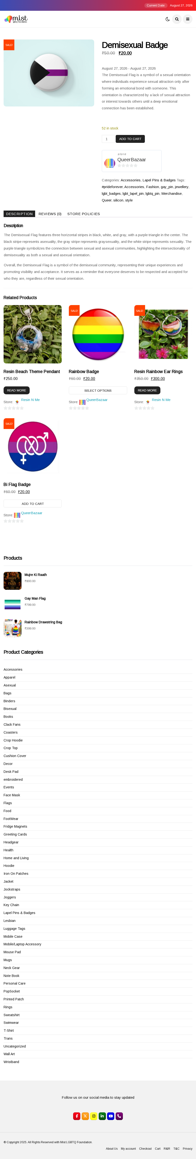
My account (128, 1148)
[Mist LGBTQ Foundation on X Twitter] (85, 1116)
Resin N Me (30, 400)
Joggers (10, 897)
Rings (8, 1007)
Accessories (131, 180)
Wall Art (9, 1054)
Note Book (11, 976)
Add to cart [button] (33, 504)
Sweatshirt (12, 1015)
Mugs (8, 960)
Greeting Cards (15, 834)
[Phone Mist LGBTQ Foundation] (119, 1116)
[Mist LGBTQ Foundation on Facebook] (76, 1116)
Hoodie (9, 866)
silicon (118, 200)
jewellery (181, 187)
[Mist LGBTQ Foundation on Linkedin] (102, 1116)
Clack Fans (12, 724)
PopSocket (12, 991)
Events (9, 787)
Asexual (10, 685)
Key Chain (11, 905)
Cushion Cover (15, 756)
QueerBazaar (131, 159)
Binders (9, 701)
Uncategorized (15, 1046)
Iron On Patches (16, 873)
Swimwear (11, 1023)
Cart (157, 1148)
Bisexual (10, 709)
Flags (8, 803)
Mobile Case (13, 936)
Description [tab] (19, 214)
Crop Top (11, 748)
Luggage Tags (14, 929)
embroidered (13, 779)
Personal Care (15, 983)
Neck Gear (12, 968)
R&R (167, 1148)
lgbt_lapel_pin (133, 193)
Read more (16, 390)
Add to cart (130, 139)
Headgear (11, 842)
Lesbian (10, 921)
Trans (8, 1038)
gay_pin (167, 187)
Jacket (8, 881)
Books (8, 717)
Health (8, 850)
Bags (7, 693)
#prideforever (112, 187)
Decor (8, 764)
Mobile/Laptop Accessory (22, 944)
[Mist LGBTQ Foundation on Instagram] (93, 1116)
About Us (112, 1148)
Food (7, 811)
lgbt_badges (111, 193)
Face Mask (12, 795)
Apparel (9, 677)
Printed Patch (14, 999)
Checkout (145, 1148)
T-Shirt (9, 1030)
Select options (98, 390)
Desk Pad (11, 772)
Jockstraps (12, 889)
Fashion (152, 187)
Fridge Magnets (15, 826)
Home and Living (16, 858)
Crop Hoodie (13, 740)
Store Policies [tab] (83, 214)
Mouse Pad (12, 952)
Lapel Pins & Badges (159, 180)
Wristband (11, 1062)
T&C (177, 1148)
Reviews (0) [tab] (50, 214)
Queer (106, 200)
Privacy (187, 1148)
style (129, 200)
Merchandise (171, 193)
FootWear (11, 819)
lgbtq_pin (152, 193)
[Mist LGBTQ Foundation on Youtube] (110, 1116)
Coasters (11, 732)
